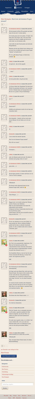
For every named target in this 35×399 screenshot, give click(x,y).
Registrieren (8, 7)
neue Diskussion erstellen (8, 356)
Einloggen (27, 7)
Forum (17, 11)
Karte (19, 395)
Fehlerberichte (5, 366)
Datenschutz (18, 397)
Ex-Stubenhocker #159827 (14, 199)
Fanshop (15, 395)
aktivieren (19, 7)
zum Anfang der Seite (13, 349)
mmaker (11, 240)
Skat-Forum (5, 352)
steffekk (10, 61)
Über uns (29, 395)
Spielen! (3, 11)
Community (11, 11)
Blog (11, 395)
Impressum (24, 397)
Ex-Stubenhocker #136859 (14, 69)
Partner (9, 397)
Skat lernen (24, 395)
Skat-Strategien (6, 19)
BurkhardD (11, 134)
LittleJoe (11, 292)
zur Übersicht (4, 349)
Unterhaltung (5, 372)
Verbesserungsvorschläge (7, 374)
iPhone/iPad (6, 395)
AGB (14, 397)
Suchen (5, 388)
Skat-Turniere (5, 369)
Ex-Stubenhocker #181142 (14, 28)
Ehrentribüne (24, 11)
